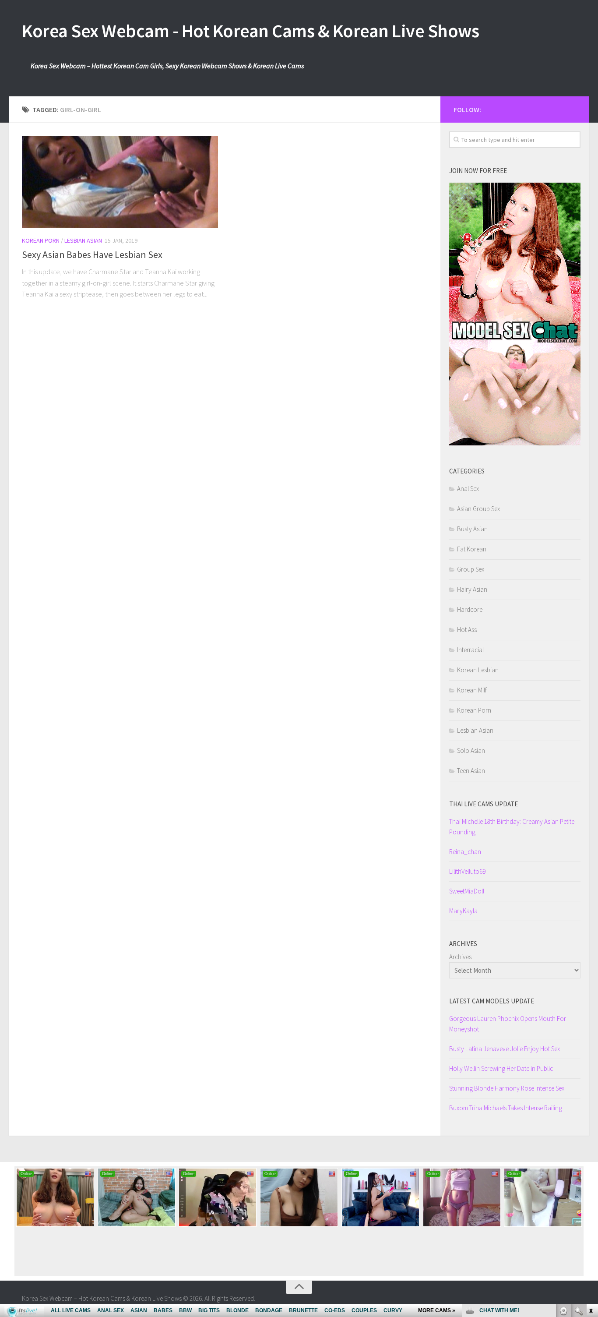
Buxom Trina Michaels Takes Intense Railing (505, 1108)
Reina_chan (465, 851)
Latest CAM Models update (491, 1001)
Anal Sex (468, 488)
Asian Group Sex (478, 509)
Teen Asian (471, 770)
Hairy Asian (472, 589)
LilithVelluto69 (467, 871)
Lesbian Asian (83, 240)
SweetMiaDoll (466, 891)
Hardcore (469, 609)
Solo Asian (471, 750)
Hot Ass (467, 629)
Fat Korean (471, 549)
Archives (460, 957)
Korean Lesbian (478, 670)
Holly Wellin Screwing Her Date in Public (501, 1068)
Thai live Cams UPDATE (483, 804)
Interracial (470, 650)
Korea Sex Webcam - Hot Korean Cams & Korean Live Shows (250, 30)
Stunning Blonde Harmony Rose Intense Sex (506, 1088)
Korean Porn (41, 240)
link (590, 1180)
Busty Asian (472, 529)
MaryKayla (463, 911)
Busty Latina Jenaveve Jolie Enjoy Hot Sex (504, 1049)
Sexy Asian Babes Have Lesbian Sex (92, 254)
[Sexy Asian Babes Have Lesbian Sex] (120, 182)
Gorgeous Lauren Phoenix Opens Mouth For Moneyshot (507, 1023)
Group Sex (470, 569)
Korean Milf (472, 690)
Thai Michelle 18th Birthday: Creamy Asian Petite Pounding (511, 826)
